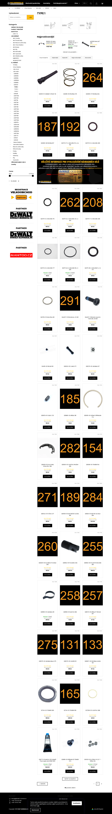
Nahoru (43, 784)
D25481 (16, 93)
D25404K (16, 124)
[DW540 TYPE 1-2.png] (70, 21)
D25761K (16, 116)
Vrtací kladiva (17, 67)
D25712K (16, 102)
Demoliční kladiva (18, 144)
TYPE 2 (16, 89)
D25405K (16, 127)
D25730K (16, 113)
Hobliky (15, 153)
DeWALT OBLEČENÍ (17, 29)
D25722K (16, 109)
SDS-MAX (16, 71)
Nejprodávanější (76, 57)
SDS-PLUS (16, 69)
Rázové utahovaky (18, 147)
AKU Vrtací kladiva (18, 45)
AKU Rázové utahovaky (19, 43)
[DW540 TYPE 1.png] (88, 21)
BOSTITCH (14, 31)
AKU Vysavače (17, 54)
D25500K (16, 129)
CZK (84, 3)
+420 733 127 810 (16, 802)
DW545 (16, 140)
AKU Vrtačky (16, 38)
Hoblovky (15, 155)
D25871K (16, 122)
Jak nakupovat (63, 799)
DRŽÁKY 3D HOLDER (17, 27)
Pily (14, 158)
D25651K (16, 78)
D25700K (16, 96)
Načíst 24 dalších (70, 779)
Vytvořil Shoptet (98, 809)
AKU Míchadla (17, 51)
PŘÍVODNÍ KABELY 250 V (18, 162)
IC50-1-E (15, 34)
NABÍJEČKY (16, 58)
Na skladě (15, 181)
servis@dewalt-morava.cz (18, 798)
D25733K (16, 133)
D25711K (16, 100)
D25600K (16, 131)
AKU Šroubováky (17, 40)
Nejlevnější (55, 57)
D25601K (16, 76)
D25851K (16, 82)
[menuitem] (33, 3)
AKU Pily (15, 49)
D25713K (16, 104)
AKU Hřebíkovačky (18, 56)
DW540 (16, 85)
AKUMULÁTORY (17, 60)
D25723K (16, 111)
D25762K (16, 118)
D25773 (16, 136)
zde (38, 806)
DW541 (16, 138)
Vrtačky (15, 65)
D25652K (16, 80)
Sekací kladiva (17, 142)
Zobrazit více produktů (69, 52)
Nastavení (35, 810)
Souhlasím (77, 803)
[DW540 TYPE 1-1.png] (52, 21)
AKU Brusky (16, 47)
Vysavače (16, 160)
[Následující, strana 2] (97, 783)
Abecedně (88, 57)
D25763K (16, 120)
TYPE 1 (16, 87)
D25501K (16, 73)
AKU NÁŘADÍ (15, 36)
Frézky (15, 151)
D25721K (16, 107)
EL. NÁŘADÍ (14, 62)
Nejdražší (64, 57)
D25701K (16, 98)
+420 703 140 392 (16, 800)
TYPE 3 (16, 91)
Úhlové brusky (17, 149)
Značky (13, 164)
